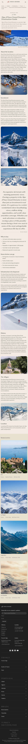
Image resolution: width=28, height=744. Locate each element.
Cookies (14, 732)
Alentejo (3, 688)
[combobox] (15, 613)
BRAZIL (5, 707)
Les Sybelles (4, 595)
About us (3, 627)
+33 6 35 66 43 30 (5, 644)
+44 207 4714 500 (19, 631)
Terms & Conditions (14, 730)
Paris (2, 670)
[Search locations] (3, 2)
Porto (2, 691)
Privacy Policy (14, 734)
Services (3, 631)
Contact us (4, 629)
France (21, 6)
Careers (3, 635)
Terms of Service (17, 741)
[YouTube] (17, 650)
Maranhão (3, 713)
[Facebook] (12, 650)
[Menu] (25, 2)
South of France (9, 477)
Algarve (3, 685)
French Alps (4, 7)
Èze (2, 474)
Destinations (15, 6)
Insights (8, 6)
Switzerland (9, 725)
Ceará (2, 716)
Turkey (5, 723)
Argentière (3, 555)
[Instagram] (10, 650)
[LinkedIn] (15, 650)
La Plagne (3, 515)
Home (2, 6)
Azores (3, 695)
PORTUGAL (7, 678)
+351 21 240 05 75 (18, 645)
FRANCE (5, 658)
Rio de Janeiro (4, 709)
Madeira (3, 698)
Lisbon (3, 681)
